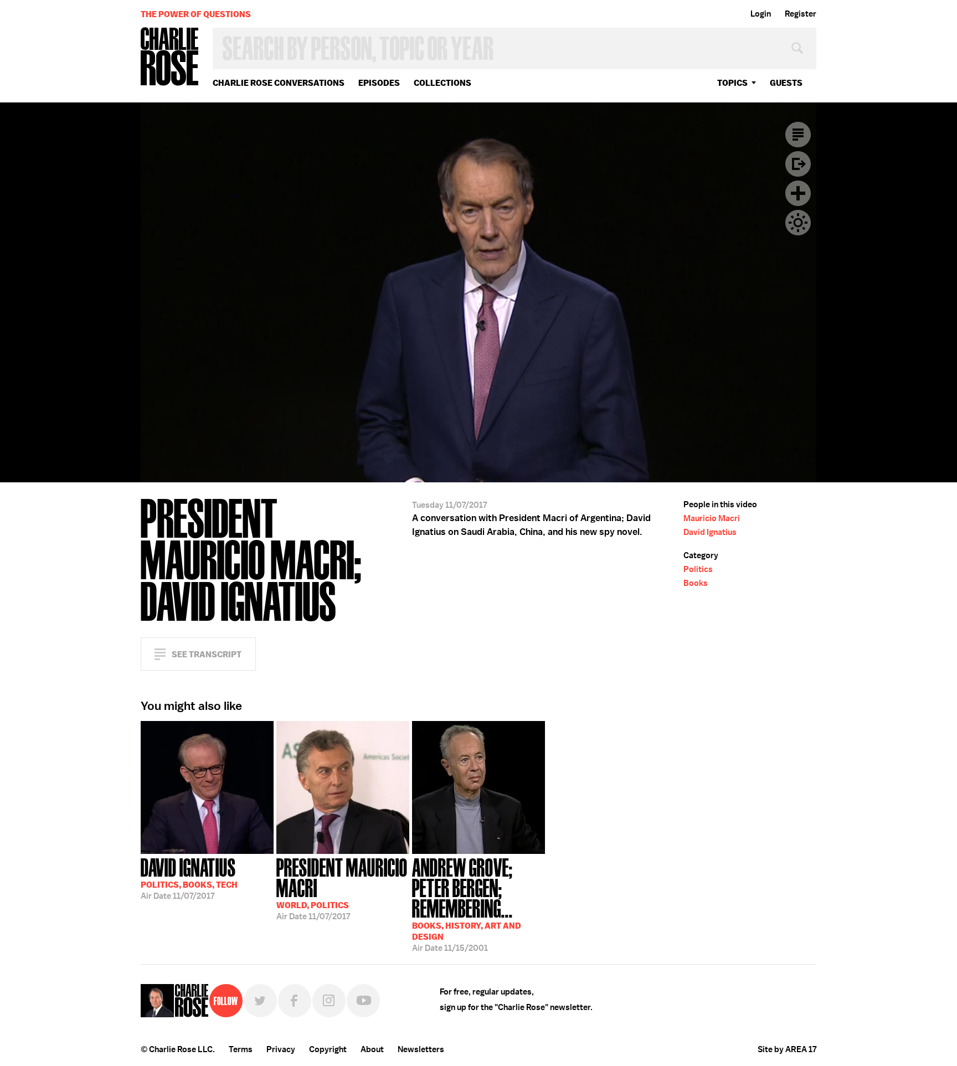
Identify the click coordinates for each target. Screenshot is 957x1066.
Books (695, 583)
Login (760, 13)
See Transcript (206, 654)
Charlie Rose (170, 57)
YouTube (363, 1000)
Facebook (294, 1000)
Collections (442, 83)
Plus (798, 193)
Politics (698, 569)
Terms (241, 1049)
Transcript (798, 134)
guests (786, 83)
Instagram (329, 1000)
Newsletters (421, 1049)
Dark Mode (798, 222)
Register (800, 13)
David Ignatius (710, 532)
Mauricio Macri (711, 518)
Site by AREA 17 (787, 1049)
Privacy (280, 1049)
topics (732, 83)
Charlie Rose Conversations (278, 83)
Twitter (260, 1000)
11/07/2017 (189, 878)
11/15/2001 (466, 904)
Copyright (328, 1049)
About (372, 1049)
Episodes (379, 83)
